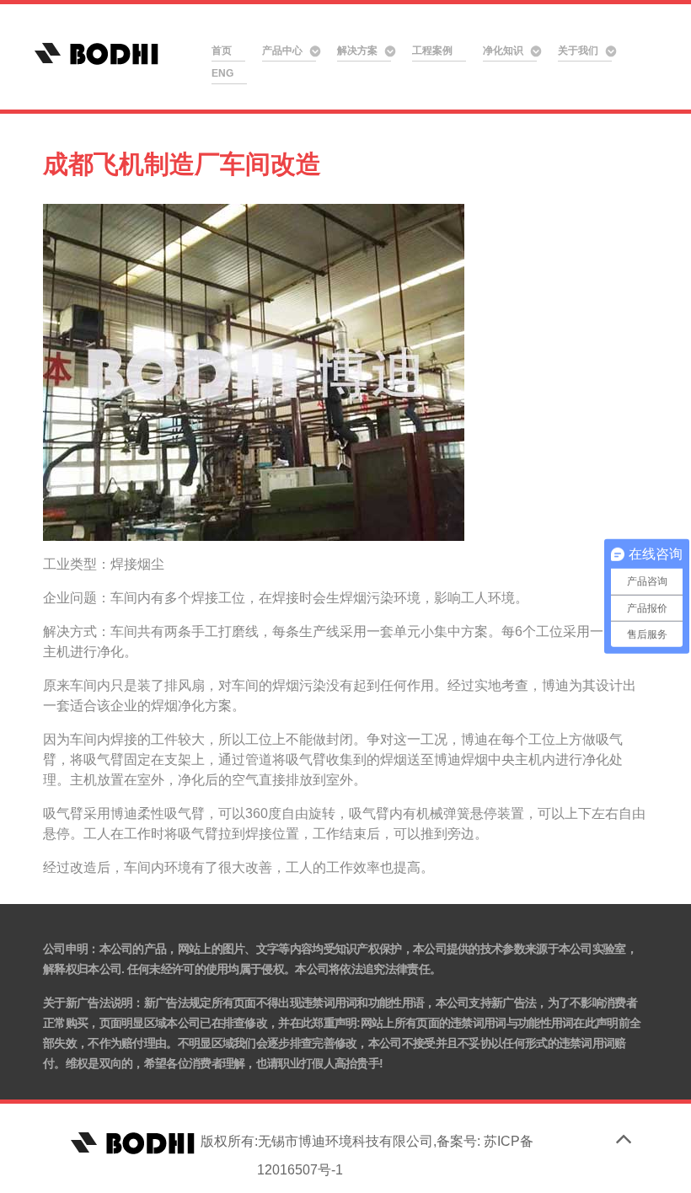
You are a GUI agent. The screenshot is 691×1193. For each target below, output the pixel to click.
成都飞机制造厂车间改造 (182, 163)
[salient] (109, 53)
